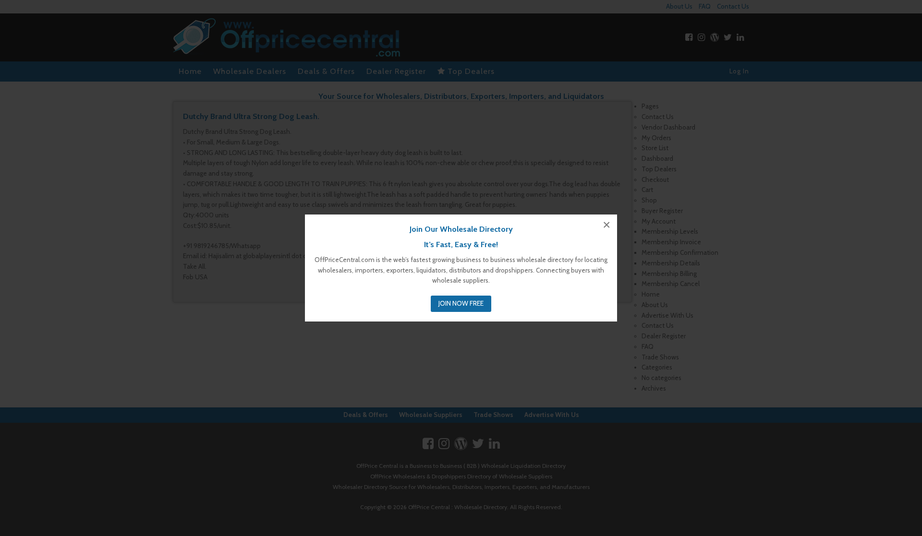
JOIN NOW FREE (461, 303)
